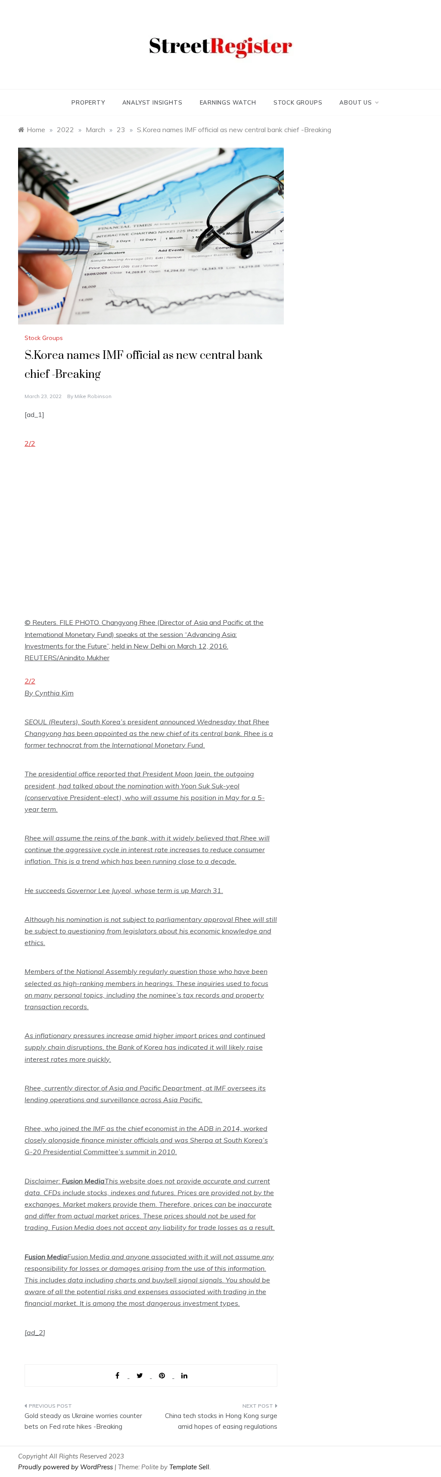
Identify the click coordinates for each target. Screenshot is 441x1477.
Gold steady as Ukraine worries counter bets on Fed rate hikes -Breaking (83, 1421)
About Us (355, 102)
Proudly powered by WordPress (66, 1467)
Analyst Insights (152, 102)
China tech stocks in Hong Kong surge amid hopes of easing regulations (221, 1421)
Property (88, 102)
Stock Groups (298, 102)
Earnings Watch (228, 102)
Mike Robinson (93, 396)
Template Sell (189, 1467)
